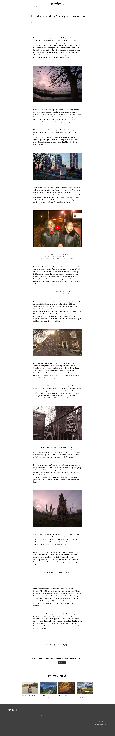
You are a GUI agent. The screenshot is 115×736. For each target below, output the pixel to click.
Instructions (35, 7)
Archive (52, 7)
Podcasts (65, 7)
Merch (76, 7)
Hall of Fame (44, 7)
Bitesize (58, 7)
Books (71, 7)
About (81, 7)
